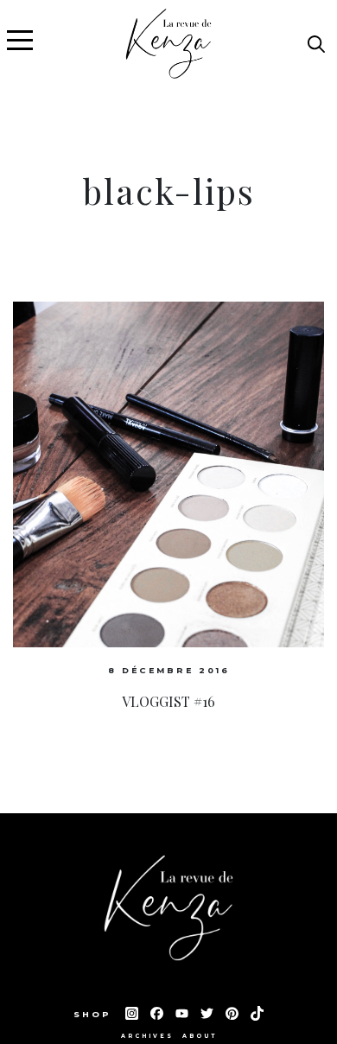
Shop (95, 1014)
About (199, 1036)
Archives (147, 1036)
